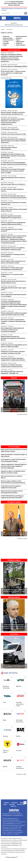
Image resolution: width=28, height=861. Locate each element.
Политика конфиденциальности (10, 818)
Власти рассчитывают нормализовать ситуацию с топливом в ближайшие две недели (13, 321)
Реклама (12, 804)
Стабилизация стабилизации (10, 129)
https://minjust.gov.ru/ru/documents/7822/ (14, 850)
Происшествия (7, 38)
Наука (18, 40)
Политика (6, 36)
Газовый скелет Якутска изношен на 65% (13, 134)
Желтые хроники (8, 40)
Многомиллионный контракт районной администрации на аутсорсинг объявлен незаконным (13, 140)
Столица (5, 41)
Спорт (5, 45)
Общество (19, 43)
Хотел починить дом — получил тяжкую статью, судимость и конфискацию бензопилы (13, 72)
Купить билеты (20, 45)
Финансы (19, 38)
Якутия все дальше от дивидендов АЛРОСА (14, 66)
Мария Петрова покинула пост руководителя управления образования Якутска (13, 338)
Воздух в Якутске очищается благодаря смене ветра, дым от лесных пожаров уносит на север (13, 170)
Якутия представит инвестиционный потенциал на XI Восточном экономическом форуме (12, 329)
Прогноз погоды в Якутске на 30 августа (13, 184)
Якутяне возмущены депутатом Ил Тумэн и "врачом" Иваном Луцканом (14, 3)
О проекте (14, 802)
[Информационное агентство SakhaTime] (16, 18)
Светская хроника (21, 36)
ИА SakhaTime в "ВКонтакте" (15, 25)
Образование (20, 41)
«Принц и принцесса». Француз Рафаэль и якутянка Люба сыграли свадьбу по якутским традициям (14, 466)
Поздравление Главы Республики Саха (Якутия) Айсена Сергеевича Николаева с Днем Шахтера (13, 155)
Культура (6, 43)
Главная (6, 802)
